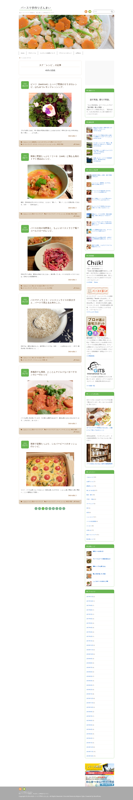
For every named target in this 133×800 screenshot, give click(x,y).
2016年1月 (89, 694)
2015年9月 (89, 711)
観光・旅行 (89, 494)
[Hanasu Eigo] (100, 103)
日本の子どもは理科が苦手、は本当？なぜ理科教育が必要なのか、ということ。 (102, 239)
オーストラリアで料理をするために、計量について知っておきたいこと (102, 206)
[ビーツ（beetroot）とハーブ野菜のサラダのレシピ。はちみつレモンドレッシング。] (50, 126)
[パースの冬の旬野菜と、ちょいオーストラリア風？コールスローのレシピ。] (50, 269)
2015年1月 (89, 742)
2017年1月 (89, 641)
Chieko (77, 144)
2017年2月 (89, 636)
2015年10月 (90, 707)
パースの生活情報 (91, 521)
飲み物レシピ (90, 539)
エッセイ (89, 526)
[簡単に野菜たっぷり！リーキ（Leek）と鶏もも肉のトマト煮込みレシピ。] (50, 197)
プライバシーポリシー (65, 53)
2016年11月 (90, 649)
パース (40, 144)
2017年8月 (89, 610)
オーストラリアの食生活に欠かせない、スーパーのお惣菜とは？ (101, 191)
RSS (86, 11)
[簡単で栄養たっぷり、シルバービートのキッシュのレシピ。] (50, 485)
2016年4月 (89, 680)
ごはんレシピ (27, 142)
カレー (58, 429)
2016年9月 (89, 658)
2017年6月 (89, 618)
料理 (58, 144)
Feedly (89, 11)
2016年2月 (89, 689)
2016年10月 (90, 654)
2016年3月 (89, 685)
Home (22, 53)
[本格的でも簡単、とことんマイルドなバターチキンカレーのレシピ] (50, 413)
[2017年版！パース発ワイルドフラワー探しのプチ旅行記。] (89, 154)
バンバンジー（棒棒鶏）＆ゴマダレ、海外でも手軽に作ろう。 (102, 183)
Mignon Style (80, 796)
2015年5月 (89, 725)
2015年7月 (89, 716)
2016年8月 (89, 663)
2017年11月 (90, 596)
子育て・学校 (90, 499)
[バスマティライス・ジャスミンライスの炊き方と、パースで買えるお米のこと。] (50, 341)
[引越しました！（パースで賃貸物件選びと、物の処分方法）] (89, 162)
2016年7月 (89, 667)
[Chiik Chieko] (95, 266)
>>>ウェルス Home (92, 312)
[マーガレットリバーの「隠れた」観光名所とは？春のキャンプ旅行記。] (89, 147)
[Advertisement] (99, 73)
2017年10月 (90, 601)
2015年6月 (89, 720)
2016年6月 (89, 672)
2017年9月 (89, 605)
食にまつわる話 (37, 286)
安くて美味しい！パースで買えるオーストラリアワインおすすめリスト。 (102, 199)
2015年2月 (89, 738)
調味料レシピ (36, 142)
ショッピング (90, 517)
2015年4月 (89, 729)
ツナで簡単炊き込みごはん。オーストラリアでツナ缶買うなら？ (102, 230)
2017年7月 (89, 614)
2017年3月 (89, 632)
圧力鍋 (68, 214)
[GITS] (96, 374)
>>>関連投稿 (90, 356)
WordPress (97, 796)
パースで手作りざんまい (26, 792)
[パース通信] (99, 774)
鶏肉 (75, 214)
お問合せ (78, 53)
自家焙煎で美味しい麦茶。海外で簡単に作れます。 (102, 175)
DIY (88, 508)
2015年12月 (90, 698)
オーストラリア (27, 144)
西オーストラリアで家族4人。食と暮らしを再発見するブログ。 (34, 793)
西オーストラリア (56, 142)
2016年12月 (90, 645)
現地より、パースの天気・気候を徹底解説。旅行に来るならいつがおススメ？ (102, 215)
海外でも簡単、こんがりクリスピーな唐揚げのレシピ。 (102, 245)
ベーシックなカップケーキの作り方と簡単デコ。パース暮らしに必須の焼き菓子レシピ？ (102, 223)
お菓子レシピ (90, 481)
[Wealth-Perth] (98, 294)
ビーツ (44, 144)
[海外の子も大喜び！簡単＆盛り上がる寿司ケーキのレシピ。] (89, 132)
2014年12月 (90, 747)
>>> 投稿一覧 (91, 385)
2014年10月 (90, 756)
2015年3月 (89, 734)
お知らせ (89, 530)
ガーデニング (45, 142)
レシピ (49, 144)
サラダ (35, 144)
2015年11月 (90, 703)
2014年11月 (90, 751)
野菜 (62, 144)
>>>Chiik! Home (92, 282)
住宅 (88, 512)
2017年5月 (89, 623)
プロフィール (32, 53)
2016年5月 (89, 676)
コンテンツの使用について (47, 53)
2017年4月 (89, 627)
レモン (54, 144)
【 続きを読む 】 (72, 136)
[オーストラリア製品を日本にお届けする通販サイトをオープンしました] (89, 139)
